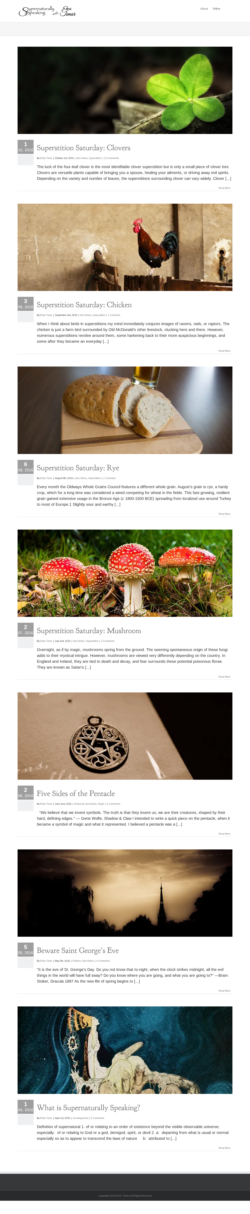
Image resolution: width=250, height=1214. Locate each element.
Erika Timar (46, 158)
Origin (101, 804)
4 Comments (103, 961)
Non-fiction (82, 158)
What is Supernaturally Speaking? (88, 1107)
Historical (79, 804)
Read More (224, 188)
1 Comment (114, 315)
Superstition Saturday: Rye (78, 468)
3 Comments (107, 641)
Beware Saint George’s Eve (78, 950)
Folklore (76, 961)
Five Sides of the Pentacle (76, 793)
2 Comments (113, 804)
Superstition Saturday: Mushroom (89, 630)
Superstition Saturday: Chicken (84, 305)
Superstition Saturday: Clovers (83, 148)
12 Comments (111, 158)
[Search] (226, 8)
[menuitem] (204, 8)
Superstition (95, 158)
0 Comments (97, 1118)
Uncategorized (80, 1118)
